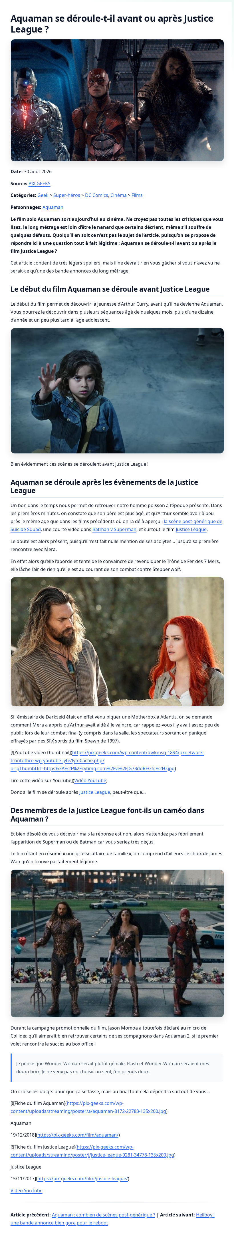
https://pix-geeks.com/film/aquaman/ (77, 1135)
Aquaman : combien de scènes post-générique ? (103, 1215)
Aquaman (53, 207)
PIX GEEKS (40, 183)
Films (137, 195)
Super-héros (66, 195)
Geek (43, 195)
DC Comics (96, 195)
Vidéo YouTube (90, 780)
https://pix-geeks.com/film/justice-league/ (82, 1178)
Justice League (191, 529)
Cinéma (118, 195)
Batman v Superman (114, 529)
